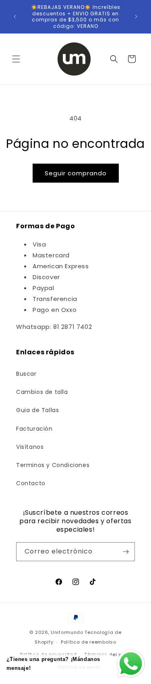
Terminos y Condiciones (52, 465)
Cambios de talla (42, 392)
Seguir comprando (76, 173)
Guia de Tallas (37, 410)
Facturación (34, 429)
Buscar (26, 374)
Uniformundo (67, 632)
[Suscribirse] (125, 551)
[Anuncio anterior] (15, 16)
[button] (16, 59)
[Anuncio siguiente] (136, 16)
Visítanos (29, 447)
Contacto (31, 483)
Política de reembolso (88, 642)
